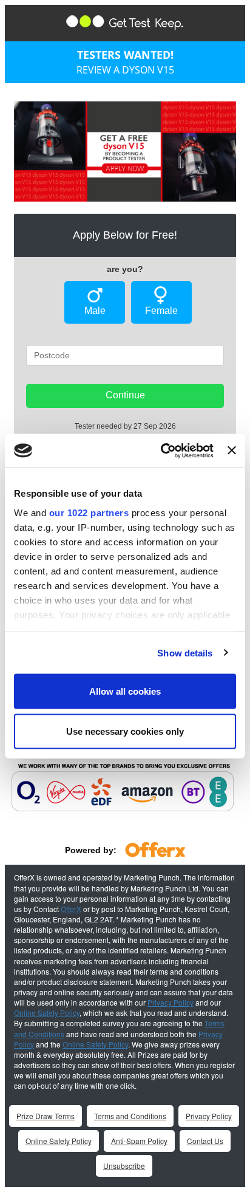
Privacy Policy (170, 1002)
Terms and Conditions (130, 1116)
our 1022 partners (89, 512)
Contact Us (205, 1141)
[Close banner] (232, 450)
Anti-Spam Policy (139, 1141)
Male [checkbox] (95, 310)
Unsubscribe (124, 1165)
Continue (125, 395)
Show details (184, 652)
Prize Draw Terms (45, 1116)
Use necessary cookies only (125, 731)
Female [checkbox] (161, 310)
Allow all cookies (125, 691)
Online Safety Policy (46, 1012)
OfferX (71, 909)
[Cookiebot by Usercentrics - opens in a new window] (162, 450)
